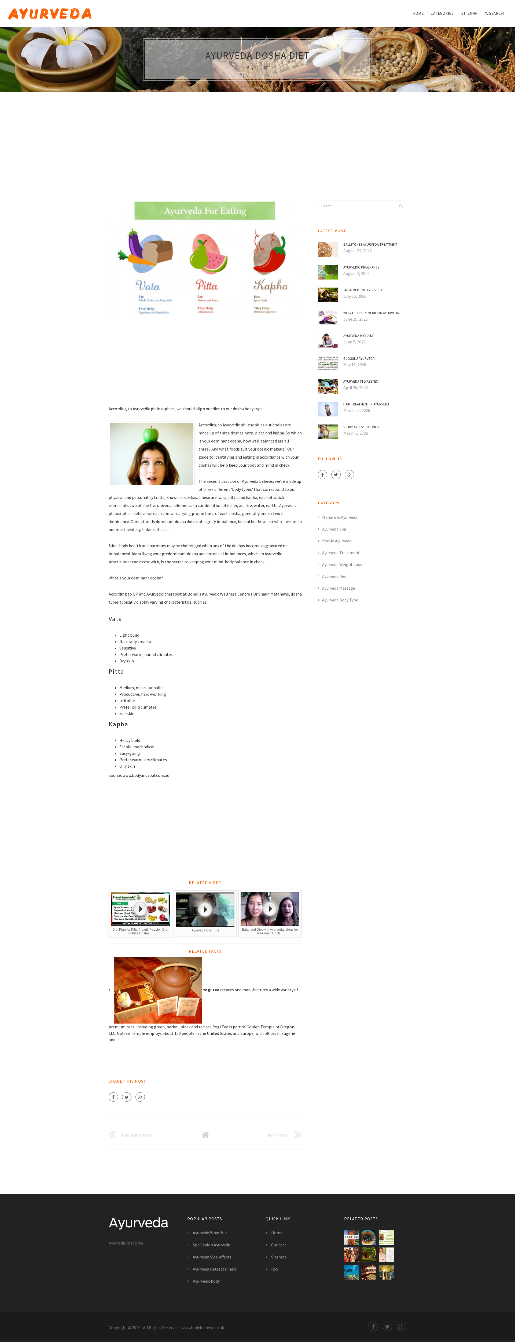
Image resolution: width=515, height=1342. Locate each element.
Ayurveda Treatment (341, 552)
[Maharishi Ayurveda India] (386, 1272)
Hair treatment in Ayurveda (366, 404)
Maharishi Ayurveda (339, 517)
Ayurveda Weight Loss (342, 564)
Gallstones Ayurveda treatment (370, 244)
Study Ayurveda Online (362, 427)
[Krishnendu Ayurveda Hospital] (369, 1272)
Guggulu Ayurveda (358, 358)
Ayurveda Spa (334, 529)
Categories (442, 13)
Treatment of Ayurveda (362, 290)
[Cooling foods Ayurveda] (351, 1254)
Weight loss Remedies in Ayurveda (371, 313)
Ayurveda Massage (338, 588)
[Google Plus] (140, 1097)
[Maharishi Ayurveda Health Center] (386, 1254)
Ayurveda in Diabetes (360, 381)
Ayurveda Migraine (358, 335)
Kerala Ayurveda (336, 540)
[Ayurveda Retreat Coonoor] (351, 1272)
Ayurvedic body (206, 1281)
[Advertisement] (257, 136)
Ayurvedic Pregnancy (361, 267)
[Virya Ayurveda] (386, 1237)
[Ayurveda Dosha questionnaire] (351, 1237)
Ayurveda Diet (334, 576)
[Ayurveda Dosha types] (369, 1237)
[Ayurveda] (49, 10)
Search (496, 13)
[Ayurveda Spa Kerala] (369, 1254)
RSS (274, 1269)
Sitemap (469, 13)
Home (418, 13)
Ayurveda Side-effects (212, 1257)
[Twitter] (126, 1097)
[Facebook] (113, 1097)
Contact (278, 1244)
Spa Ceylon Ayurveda (211, 1244)
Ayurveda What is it (210, 1232)
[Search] (400, 206)
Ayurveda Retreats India (214, 1269)
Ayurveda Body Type (340, 600)
